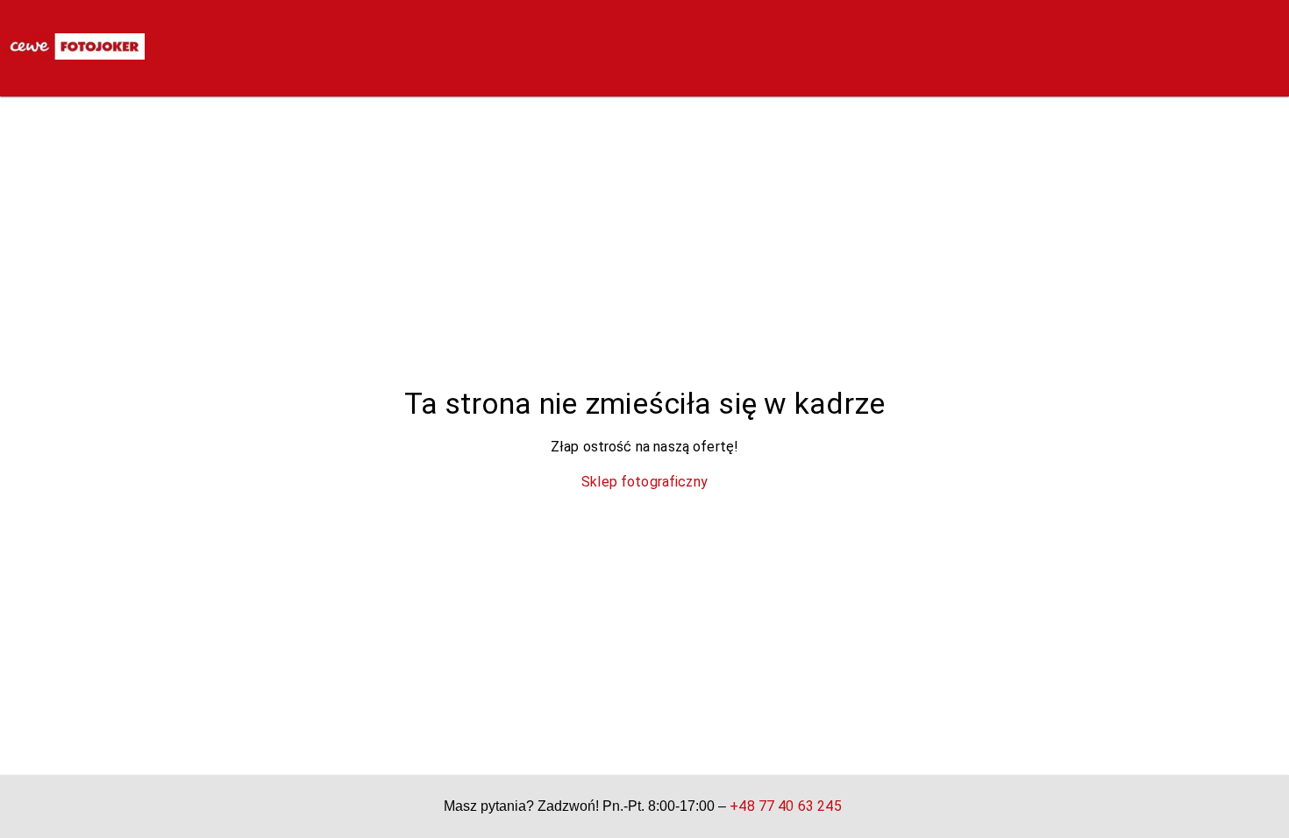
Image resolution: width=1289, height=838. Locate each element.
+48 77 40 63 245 (785, 806)
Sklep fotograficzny (644, 481)
